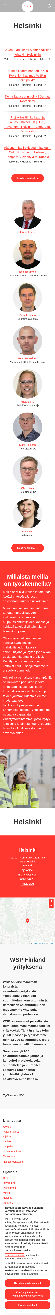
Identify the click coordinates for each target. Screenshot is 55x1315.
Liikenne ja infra (12, 1151)
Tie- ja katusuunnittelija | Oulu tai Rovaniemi (27, 99)
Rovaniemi (9, 1182)
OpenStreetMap (39, 943)
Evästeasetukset (27, 1305)
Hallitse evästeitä (13, 1161)
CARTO (51, 943)
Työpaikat (8, 1146)
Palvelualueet (11, 1131)
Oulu (6, 1178)
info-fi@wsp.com (27, 874)
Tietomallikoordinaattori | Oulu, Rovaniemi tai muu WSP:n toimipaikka (27, 75)
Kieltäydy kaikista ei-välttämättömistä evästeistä (27, 1294)
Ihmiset (7, 1141)
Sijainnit (7, 1136)
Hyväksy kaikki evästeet (27, 1283)
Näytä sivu (27, 883)
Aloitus (7, 1126)
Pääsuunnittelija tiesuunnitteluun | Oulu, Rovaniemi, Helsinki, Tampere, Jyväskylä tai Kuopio (27, 152)
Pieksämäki (9, 1187)
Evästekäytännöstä (14, 1255)
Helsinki (7, 1197)
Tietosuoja (9, 1156)
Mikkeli (7, 1192)
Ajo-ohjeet (27, 870)
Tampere (8, 1202)
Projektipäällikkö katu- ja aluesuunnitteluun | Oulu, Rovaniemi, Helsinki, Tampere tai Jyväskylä (27, 124)
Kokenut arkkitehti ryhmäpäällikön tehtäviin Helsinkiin (27, 52)
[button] (49, 6)
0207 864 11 (27, 879)
